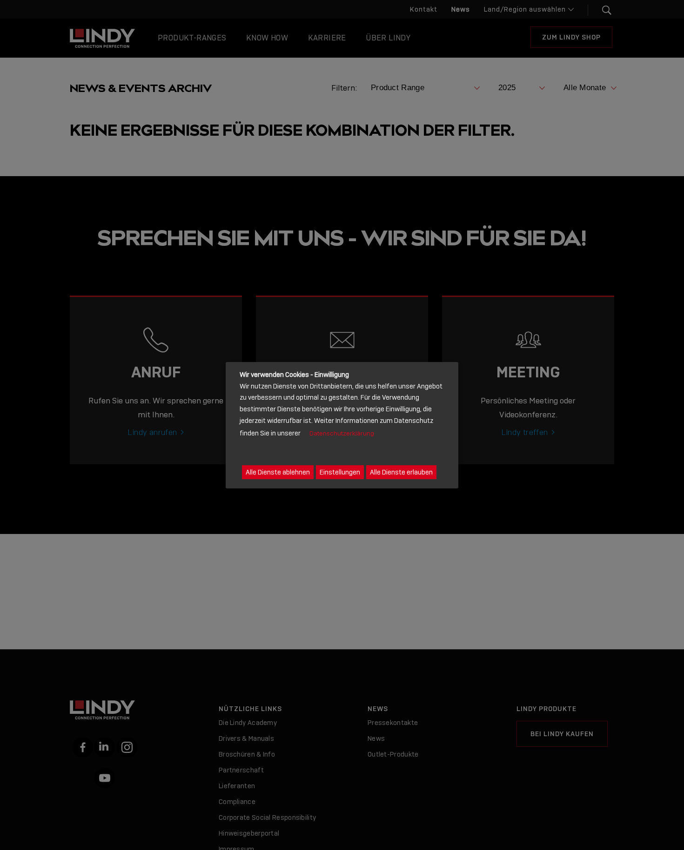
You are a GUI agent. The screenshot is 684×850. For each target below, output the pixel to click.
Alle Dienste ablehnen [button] (278, 472)
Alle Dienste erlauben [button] (401, 472)
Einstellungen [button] (340, 472)
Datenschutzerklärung (341, 433)
